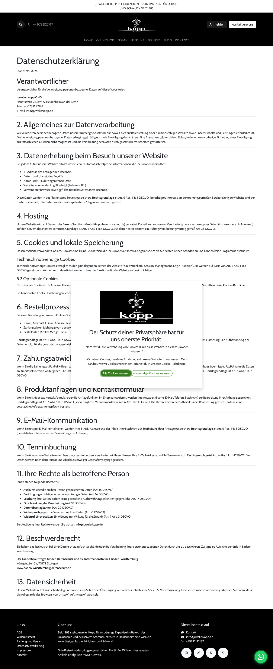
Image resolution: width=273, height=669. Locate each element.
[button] (21, 24)
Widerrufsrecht (26, 637)
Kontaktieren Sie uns (16, 4)
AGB (19, 632)
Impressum (24, 650)
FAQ (75, 4)
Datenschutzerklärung (30, 646)
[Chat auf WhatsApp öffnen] (261, 657)
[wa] (223, 653)
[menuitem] (88, 40)
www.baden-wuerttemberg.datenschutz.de (44, 568)
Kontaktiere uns (243, 24)
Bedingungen (59, 4)
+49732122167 (195, 641)
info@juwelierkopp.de (39, 111)
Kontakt (22, 655)
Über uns (39, 4)
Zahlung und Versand (30, 641)
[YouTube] (211, 653)
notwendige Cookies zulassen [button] (152, 373)
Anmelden (217, 24)
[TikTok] (199, 653)
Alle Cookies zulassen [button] (116, 373)
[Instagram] (186, 653)
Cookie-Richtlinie (234, 285)
